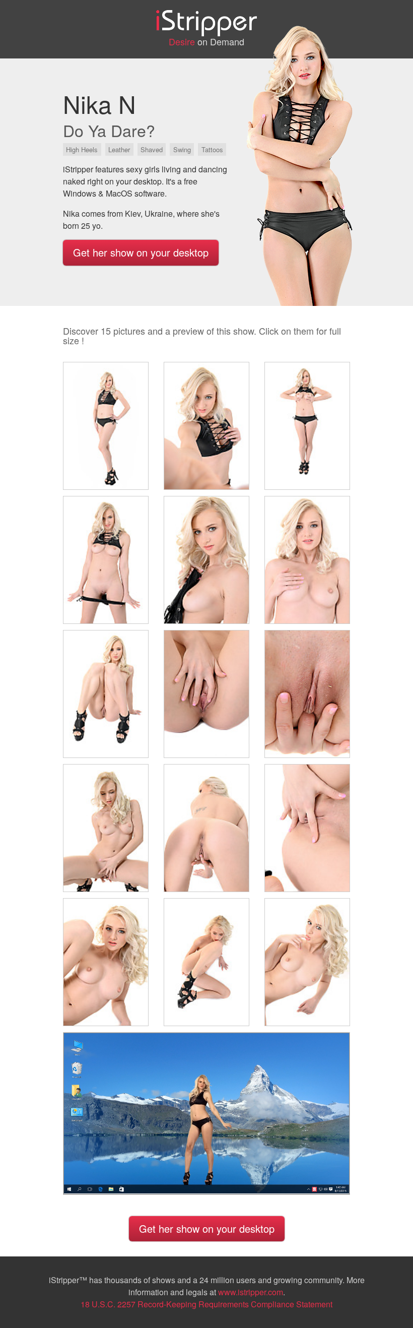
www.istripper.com (250, 1292)
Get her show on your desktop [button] (141, 252)
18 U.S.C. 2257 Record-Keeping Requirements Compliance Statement (206, 1304)
